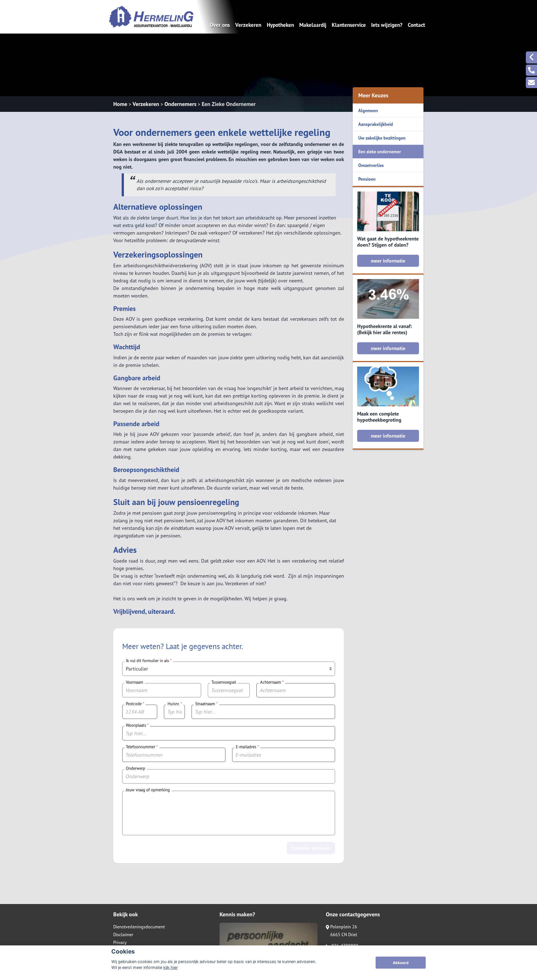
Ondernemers (180, 104)
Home (120, 104)
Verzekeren (248, 24)
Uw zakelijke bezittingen (382, 138)
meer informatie (388, 261)
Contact (416, 24)
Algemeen (368, 110)
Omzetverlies (371, 165)
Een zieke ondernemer (379, 151)
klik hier (170, 967)
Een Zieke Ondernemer (229, 104)
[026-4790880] (531, 70)
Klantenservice (349, 24)
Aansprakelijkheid (375, 124)
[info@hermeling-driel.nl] (531, 82)
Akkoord (401, 963)
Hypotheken (280, 24)
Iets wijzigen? (386, 24)
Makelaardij (312, 24)
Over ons (220, 24)
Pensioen (367, 179)
